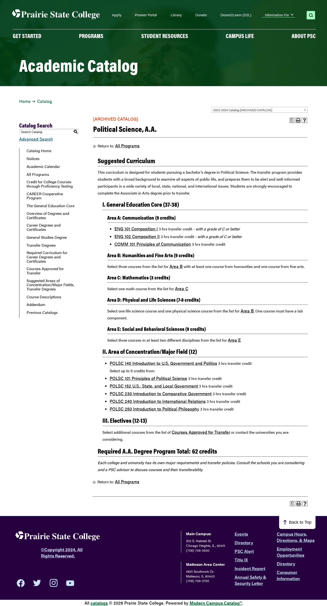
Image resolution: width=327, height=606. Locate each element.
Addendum (36, 304)
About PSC (304, 36)
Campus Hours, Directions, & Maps (296, 537)
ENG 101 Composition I (136, 229)
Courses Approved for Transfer (45, 271)
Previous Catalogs (42, 312)
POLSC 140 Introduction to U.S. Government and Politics (163, 363)
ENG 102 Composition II (137, 236)
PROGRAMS (91, 36)
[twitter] (37, 583)
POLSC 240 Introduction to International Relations (158, 401)
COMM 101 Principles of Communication (152, 244)
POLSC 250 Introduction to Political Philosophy (154, 409)
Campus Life (240, 36)
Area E (234, 340)
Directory (244, 542)
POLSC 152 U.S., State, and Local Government (154, 386)
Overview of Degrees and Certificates (48, 215)
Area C (181, 288)
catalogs (99, 603)
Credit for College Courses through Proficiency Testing (50, 184)
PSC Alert (244, 551)
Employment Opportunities (290, 552)
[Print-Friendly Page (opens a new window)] (298, 120)
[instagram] (54, 583)
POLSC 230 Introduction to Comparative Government (161, 393)
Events (241, 534)
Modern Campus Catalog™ (216, 603)
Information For (277, 14)
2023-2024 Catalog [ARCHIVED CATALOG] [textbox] (242, 110)
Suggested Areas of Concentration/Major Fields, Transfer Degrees (50, 284)
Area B (176, 266)
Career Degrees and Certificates (44, 227)
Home (24, 101)
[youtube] (70, 583)
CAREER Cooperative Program (45, 196)
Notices (33, 158)
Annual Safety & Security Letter (250, 580)
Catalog (44, 101)
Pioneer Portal (146, 14)
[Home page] (56, 14)
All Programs (38, 174)
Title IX (241, 560)
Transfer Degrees (41, 245)
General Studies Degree (47, 237)
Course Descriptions (44, 297)
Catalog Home (39, 151)
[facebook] (21, 583)
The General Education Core (50, 206)
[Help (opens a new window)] (304, 120)
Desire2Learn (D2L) (235, 14)
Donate (201, 14)
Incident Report (250, 568)
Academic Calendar (43, 166)
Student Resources (164, 36)
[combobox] (260, 110)
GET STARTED (27, 36)
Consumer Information (288, 575)
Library (176, 14)
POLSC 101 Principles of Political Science (148, 378)
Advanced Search (36, 139)
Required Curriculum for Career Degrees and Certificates (47, 256)
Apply (116, 14)
